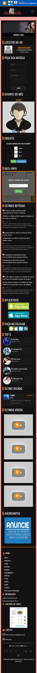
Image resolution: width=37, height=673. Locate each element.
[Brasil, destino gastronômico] (17, 425)
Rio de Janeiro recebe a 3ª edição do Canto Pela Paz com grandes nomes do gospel (17, 283)
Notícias (7, 567)
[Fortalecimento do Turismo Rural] (17, 472)
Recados (7, 570)
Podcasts (7, 561)
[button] (32, 11)
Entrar (19, 191)
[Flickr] (18, 656)
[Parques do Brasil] (17, 448)
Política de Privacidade (11, 591)
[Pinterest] (26, 651)
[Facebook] (16, 651)
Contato (7, 588)
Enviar (18, 88)
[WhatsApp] (11, 651)
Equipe (6, 585)
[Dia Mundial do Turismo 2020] (17, 496)
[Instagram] (6, 651)
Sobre (6, 564)
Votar (13, 161)
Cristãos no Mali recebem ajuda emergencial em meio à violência (18, 217)
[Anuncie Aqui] (18, 527)
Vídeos (6, 582)
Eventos (6, 576)
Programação (8, 573)
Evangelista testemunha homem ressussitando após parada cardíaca (15, 261)
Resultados (21, 161)
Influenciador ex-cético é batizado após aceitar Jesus (16, 239)
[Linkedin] (31, 651)
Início (6, 558)
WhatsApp (8, 639)
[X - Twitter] (21, 651)
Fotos (6, 579)
